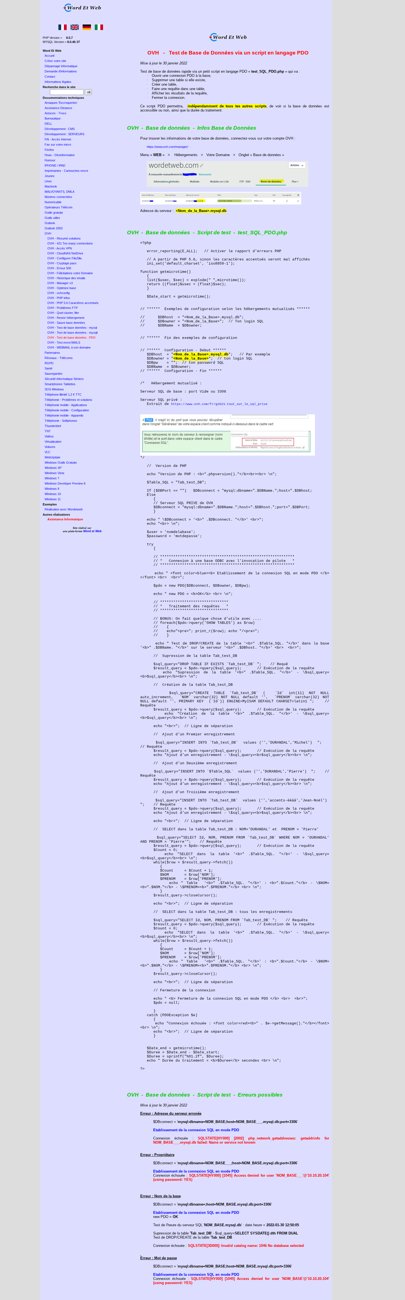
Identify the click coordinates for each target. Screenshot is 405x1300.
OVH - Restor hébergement (65, 317)
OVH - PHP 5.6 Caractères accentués (73, 302)
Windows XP (53, 467)
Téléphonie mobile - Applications (66, 405)
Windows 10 (53, 494)
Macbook (51, 186)
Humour (50, 160)
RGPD (49, 363)
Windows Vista (54, 473)
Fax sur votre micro (58, 144)
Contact (50, 76)
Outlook (50, 223)
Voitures (50, 446)
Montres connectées (58, 196)
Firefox (49, 149)
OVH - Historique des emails (66, 278)
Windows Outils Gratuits (61, 462)
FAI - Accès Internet (58, 139)
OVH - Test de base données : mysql (72, 327)
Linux (48, 181)
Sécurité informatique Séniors (64, 378)
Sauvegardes (54, 373)
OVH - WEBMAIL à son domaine (69, 347)
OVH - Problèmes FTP (62, 307)
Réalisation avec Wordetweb (64, 509)
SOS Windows (54, 389)
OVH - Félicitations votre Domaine (70, 273)
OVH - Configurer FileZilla (64, 258)
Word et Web (92, 531)
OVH (48, 233)
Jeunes (50, 176)
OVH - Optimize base (61, 288)
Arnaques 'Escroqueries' (61, 102)
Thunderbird (53, 426)
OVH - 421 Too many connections (70, 243)
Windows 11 (53, 499)
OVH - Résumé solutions (64, 238)
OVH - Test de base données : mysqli (72, 332)
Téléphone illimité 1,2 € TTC (63, 394)
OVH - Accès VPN (59, 248)
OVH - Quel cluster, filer (63, 312)
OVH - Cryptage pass (62, 263)
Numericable (53, 202)
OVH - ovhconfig (58, 293)
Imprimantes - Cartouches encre (66, 170)
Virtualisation (53, 441)
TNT (48, 431)
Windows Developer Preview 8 (65, 483)
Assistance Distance (58, 108)
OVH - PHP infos (58, 298)
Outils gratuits (54, 212)
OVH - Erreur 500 (59, 268)
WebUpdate (52, 457)
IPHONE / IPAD (55, 165)
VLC (47, 452)
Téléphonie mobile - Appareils (64, 415)
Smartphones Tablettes (60, 384)
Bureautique (53, 118)
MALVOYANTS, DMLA (59, 191)
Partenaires (52, 352)
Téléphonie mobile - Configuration (67, 410)
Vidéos (49, 436)
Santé (48, 368)
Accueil (49, 55)
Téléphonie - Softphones (61, 420)
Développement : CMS (60, 128)
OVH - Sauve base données (66, 322)
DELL (48, 123)
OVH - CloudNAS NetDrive (65, 253)
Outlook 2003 (54, 228)
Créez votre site (55, 60)
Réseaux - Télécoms (59, 358)
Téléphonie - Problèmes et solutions (68, 399)
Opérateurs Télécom (58, 207)
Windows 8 (52, 488)
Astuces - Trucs (55, 113)
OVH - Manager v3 (60, 283)
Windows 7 (52, 478)
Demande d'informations (61, 71)
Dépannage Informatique (61, 66)
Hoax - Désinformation (60, 155)
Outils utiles (52, 217)
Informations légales (58, 81)
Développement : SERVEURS (64, 134)
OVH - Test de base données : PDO (71, 337)
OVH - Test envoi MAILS (63, 342)
